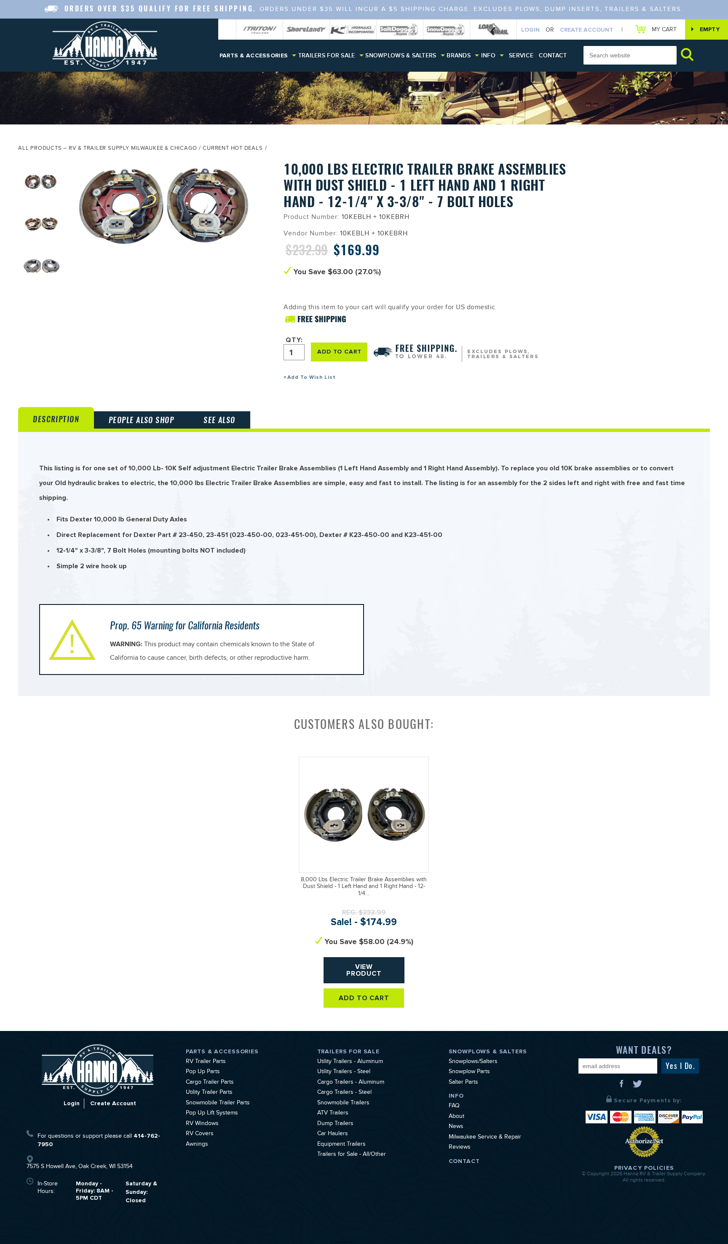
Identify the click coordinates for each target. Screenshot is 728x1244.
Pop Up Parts (203, 1072)
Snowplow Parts (469, 1072)
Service (521, 55)
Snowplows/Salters (473, 1062)
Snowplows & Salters (400, 55)
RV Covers (200, 1134)
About (456, 1117)
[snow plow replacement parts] (446, 29)
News (456, 1127)
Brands (459, 55)
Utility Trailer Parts (209, 1093)
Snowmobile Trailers (343, 1103)
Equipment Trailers (341, 1145)
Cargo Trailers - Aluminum (350, 1083)
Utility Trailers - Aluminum (350, 1062)
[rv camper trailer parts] (98, 1070)
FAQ (454, 1106)
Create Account (586, 29)
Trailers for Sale (326, 55)
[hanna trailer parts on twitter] (637, 1086)
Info (488, 55)
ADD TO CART (339, 351)
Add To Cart (364, 998)
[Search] (687, 54)
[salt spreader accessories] (400, 29)
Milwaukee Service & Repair (485, 1137)
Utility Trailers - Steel (343, 1072)
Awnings (197, 1145)
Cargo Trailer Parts (210, 1083)
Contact (553, 55)
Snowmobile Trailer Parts (218, 1103)
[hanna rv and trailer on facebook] (622, 1086)
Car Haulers (332, 1134)
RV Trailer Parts (206, 1062)
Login (530, 29)
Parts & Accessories (253, 55)
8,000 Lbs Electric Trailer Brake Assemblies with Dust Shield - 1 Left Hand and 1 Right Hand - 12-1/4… (364, 888)
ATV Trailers (332, 1113)
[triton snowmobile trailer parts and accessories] (259, 29)
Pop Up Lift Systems (212, 1113)
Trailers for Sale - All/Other (351, 1155)
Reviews (460, 1148)
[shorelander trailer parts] (306, 29)
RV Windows (202, 1124)
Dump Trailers (335, 1124)
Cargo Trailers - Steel (344, 1093)
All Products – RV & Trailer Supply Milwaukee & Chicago (107, 149)
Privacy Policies (644, 1167)
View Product (364, 970)
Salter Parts (463, 1083)
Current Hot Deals (232, 149)
